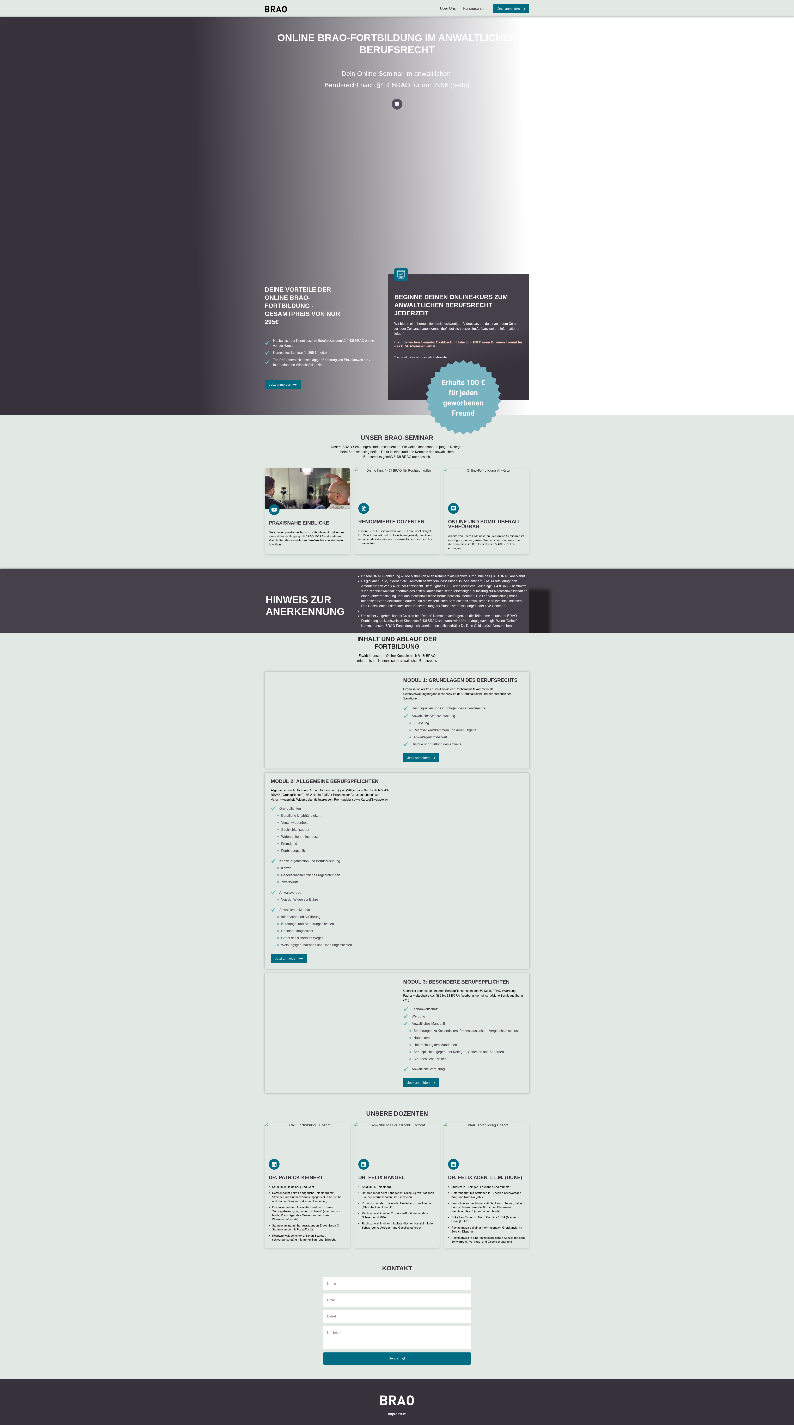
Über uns (448, 8)
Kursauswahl (473, 8)
